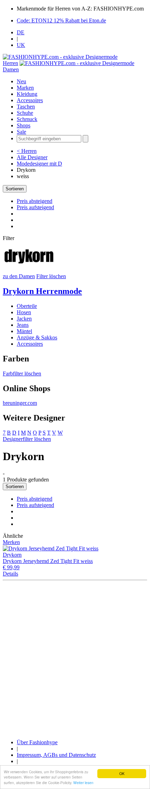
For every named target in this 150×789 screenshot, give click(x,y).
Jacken (24, 319)
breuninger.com (20, 403)
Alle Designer (32, 157)
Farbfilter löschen (22, 373)
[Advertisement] (75, 658)
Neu (21, 81)
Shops (23, 125)
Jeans (23, 325)
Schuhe (25, 113)
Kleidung (27, 94)
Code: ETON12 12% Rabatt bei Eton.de (61, 20)
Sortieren (15, 188)
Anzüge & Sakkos (37, 337)
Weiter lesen (83, 782)
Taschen (26, 107)
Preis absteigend (34, 201)
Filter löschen (51, 276)
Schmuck (27, 119)
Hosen (24, 312)
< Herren (27, 151)
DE (20, 32)
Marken (25, 88)
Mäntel (24, 331)
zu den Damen (19, 276)
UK (21, 45)
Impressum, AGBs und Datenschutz (56, 755)
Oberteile (27, 306)
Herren (10, 63)
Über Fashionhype (37, 742)
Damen (11, 69)
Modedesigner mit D (39, 164)
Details (10, 574)
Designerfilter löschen (27, 439)
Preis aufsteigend (35, 207)
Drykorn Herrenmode (42, 291)
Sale (21, 132)
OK (122, 773)
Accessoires (30, 100)
